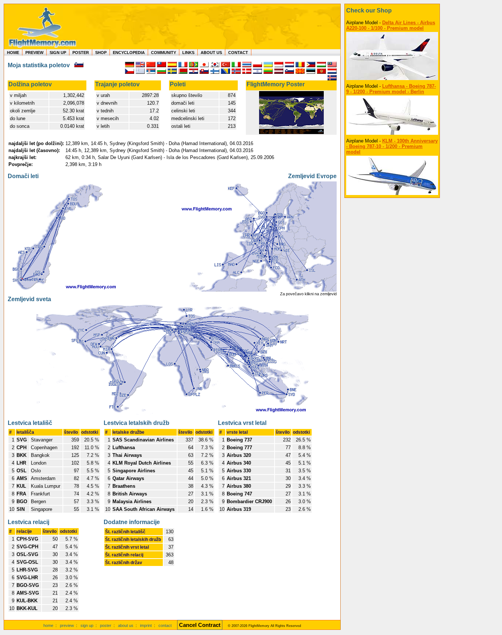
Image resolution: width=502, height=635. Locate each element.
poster (105, 625)
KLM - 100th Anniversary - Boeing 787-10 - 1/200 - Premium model (392, 146)
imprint (146, 625)
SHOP (101, 52)
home (48, 625)
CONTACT (238, 52)
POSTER (80, 52)
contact (165, 625)
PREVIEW (34, 52)
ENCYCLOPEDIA (129, 52)
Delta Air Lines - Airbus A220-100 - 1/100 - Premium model (390, 25)
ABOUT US (211, 52)
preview (67, 625)
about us (125, 625)
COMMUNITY (163, 52)
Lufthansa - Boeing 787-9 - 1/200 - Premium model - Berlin (391, 88)
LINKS (188, 52)
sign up (86, 625)
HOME (13, 52)
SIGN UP (58, 52)
